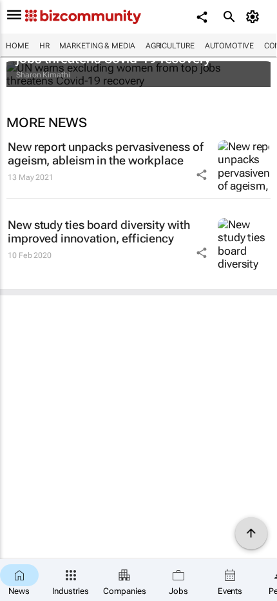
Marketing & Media (97, 45)
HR (44, 45)
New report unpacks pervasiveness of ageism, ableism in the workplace (106, 154)
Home (17, 45)
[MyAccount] (255, 16)
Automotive (229, 45)
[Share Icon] (201, 174)
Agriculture (170, 45)
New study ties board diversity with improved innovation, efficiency (99, 232)
